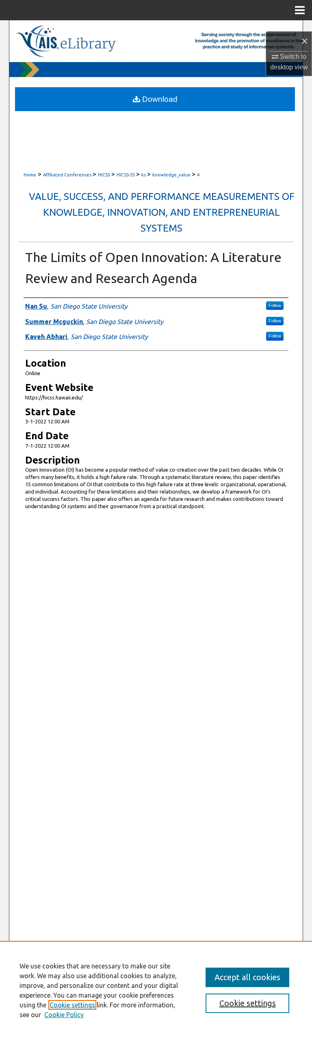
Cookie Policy (64, 1014)
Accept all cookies (247, 977)
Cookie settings (72, 1005)
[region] (156, 990)
